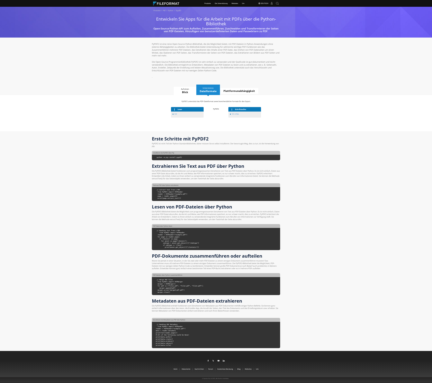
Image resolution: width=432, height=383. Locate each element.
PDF (175, 114)
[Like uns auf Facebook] (208, 360)
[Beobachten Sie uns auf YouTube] (218, 360)
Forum (210, 369)
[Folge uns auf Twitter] (213, 360)
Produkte (207, 3)
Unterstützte (208, 90)
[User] (271, 3)
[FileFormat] (167, 3)
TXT (233, 114)
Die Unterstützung (221, 3)
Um (243, 3)
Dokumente (186, 369)
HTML (237, 114)
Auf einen (185, 91)
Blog (239, 369)
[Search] (277, 3)
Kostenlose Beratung (225, 369)
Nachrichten (199, 369)
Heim (175, 369)
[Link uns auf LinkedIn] (223, 360)
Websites (235, 3)
